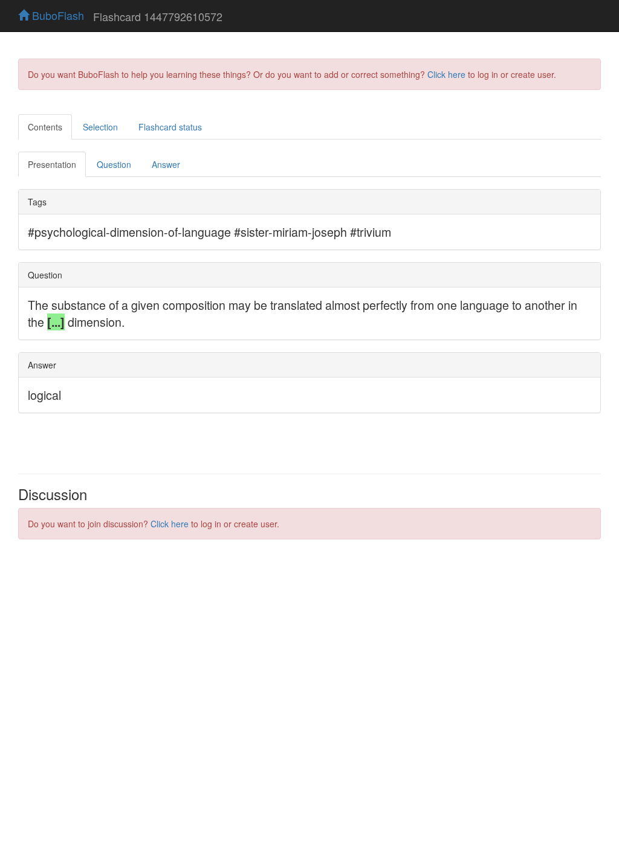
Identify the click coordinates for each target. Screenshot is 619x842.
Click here (446, 74)
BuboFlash (56, 15)
